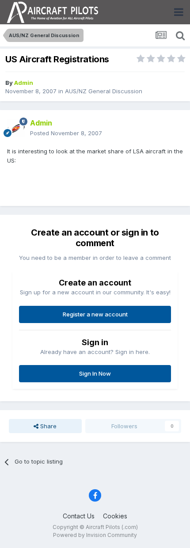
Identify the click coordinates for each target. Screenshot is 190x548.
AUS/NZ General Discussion (103, 91)
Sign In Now (95, 373)
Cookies (115, 516)
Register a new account (95, 314)
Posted (66, 133)
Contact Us (79, 516)
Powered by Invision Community (95, 535)
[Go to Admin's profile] (16, 128)
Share (47, 426)
